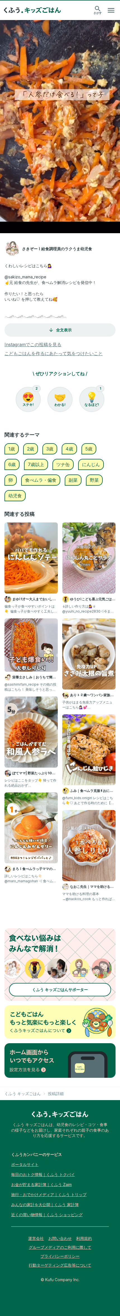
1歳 (11, 449)
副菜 (73, 480)
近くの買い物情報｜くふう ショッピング (47, 1214)
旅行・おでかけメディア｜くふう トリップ (49, 1194)
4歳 (69, 449)
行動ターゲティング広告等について (60, 1265)
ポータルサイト (25, 1164)
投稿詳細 (56, 1093)
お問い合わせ (60, 1238)
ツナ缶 (63, 464)
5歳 (88, 449)
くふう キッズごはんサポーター (60, 989)
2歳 (30, 449)
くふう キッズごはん (22, 1093)
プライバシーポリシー (60, 1256)
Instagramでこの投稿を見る (32, 344)
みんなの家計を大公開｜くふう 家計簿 (45, 1204)
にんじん (91, 464)
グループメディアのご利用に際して (60, 1247)
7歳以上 (36, 464)
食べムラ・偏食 (40, 480)
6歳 (12, 464)
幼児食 (15, 495)
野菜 (94, 480)
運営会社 (36, 1238)
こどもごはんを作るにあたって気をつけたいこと (53, 353)
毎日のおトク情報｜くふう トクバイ (43, 1174)
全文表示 (64, 329)
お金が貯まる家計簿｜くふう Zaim (41, 1184)
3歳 (49, 449)
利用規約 (84, 1238)
